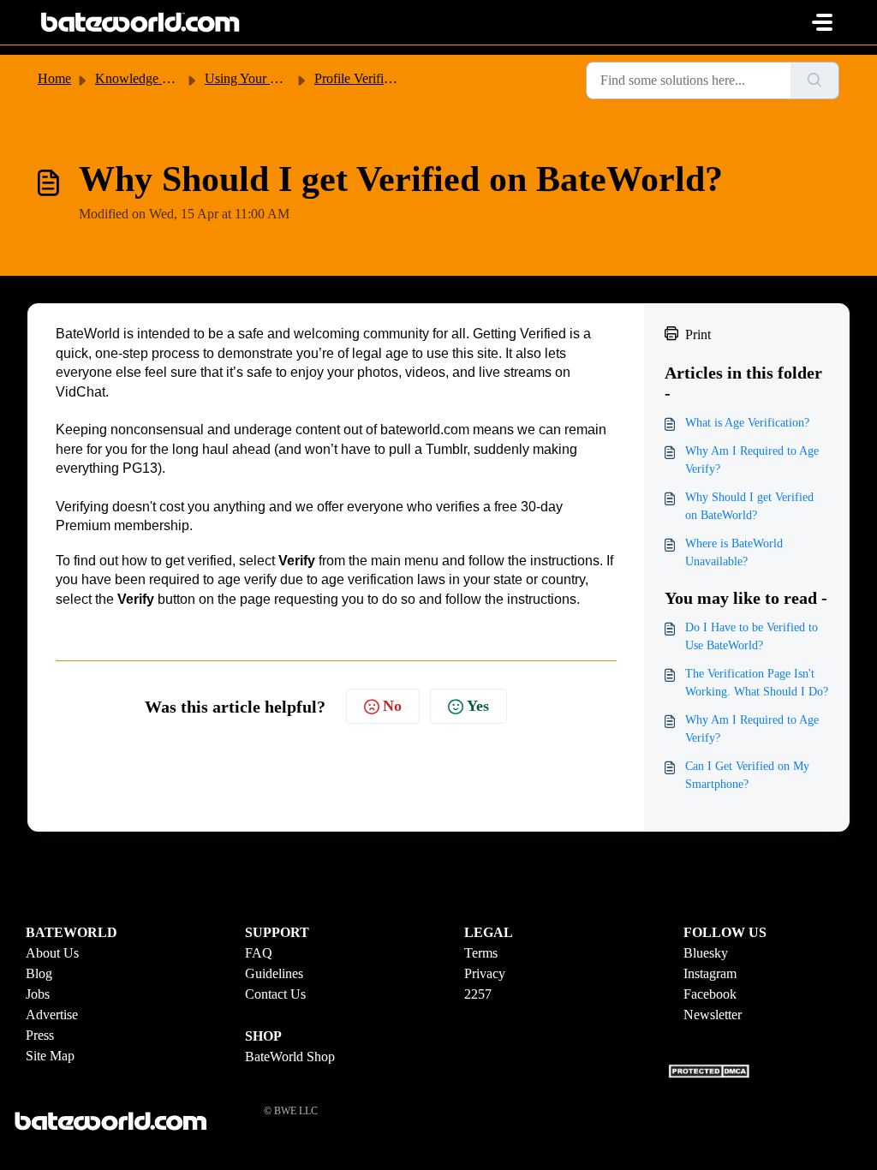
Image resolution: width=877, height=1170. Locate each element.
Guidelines (274, 973)
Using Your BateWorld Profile (286, 78)
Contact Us (275, 994)
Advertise (52, 1014)
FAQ (258, 953)
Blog (39, 973)
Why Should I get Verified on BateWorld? (749, 506)
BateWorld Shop (290, 1056)
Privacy (484, 973)
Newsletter (712, 1014)
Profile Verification (365, 78)
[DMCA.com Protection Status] (711, 1069)
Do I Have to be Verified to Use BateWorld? (751, 636)
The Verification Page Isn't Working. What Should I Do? (756, 682)
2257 (478, 994)
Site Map (50, 1055)
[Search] (814, 80)
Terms (481, 953)
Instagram (710, 973)
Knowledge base (140, 78)
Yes (478, 705)
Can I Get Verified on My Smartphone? (747, 775)
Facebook (710, 994)
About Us (52, 953)
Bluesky (705, 953)
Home (54, 78)
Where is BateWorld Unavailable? (734, 552)
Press (40, 1035)
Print (698, 334)
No (392, 705)
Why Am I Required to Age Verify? (752, 460)
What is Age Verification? (747, 422)
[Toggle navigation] (822, 22)
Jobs (38, 994)
